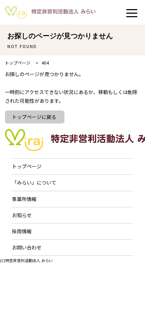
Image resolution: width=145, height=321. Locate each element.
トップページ (27, 166)
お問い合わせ (27, 247)
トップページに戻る (34, 116)
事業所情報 (24, 198)
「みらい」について (34, 182)
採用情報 (22, 231)
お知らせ (22, 215)
